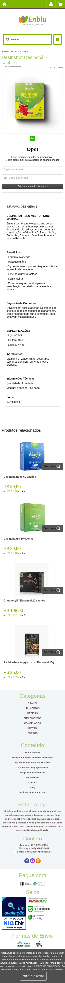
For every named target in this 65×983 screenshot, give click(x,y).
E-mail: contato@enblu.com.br (33, 851)
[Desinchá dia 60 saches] (32, 529)
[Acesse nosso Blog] (38, 860)
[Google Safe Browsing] (36, 917)
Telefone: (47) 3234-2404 (33, 845)
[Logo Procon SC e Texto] (38, 900)
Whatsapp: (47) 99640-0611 (33, 848)
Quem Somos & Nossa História (32, 762)
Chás (24, 51)
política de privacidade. (47, 966)
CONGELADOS (32, 723)
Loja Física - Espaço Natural (32, 767)
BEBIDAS (32, 713)
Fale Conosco (32, 752)
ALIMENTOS (33, 708)
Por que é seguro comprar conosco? (32, 757)
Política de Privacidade (33, 792)
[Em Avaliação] (14, 913)
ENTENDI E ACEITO (33, 976)
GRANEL (33, 703)
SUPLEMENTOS (32, 718)
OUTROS (15, 51)
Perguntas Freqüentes (32, 772)
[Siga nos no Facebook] (26, 860)
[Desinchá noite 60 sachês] (32, 467)
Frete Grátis (32, 777)
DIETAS (32, 728)
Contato (32, 782)
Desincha (59, 67)
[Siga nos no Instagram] (32, 860)
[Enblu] (33, 20)
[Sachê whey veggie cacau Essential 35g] (32, 653)
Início (6, 51)
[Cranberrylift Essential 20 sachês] (32, 591)
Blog (32, 787)
